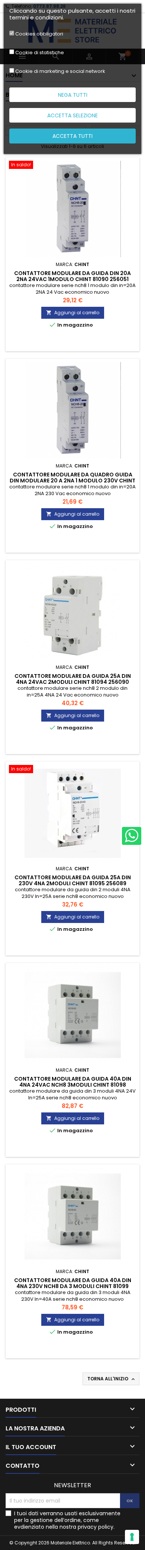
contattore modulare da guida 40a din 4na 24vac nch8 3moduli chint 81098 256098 (72, 1084)
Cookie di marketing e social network (60, 71)
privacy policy (95, 1527)
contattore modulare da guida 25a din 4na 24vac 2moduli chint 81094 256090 (72, 679)
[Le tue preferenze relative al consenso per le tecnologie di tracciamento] (132, 1537)
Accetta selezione (72, 115)
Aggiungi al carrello (72, 312)
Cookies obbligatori (39, 34)
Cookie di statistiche (39, 52)
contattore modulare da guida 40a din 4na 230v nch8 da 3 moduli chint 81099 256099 (72, 1286)
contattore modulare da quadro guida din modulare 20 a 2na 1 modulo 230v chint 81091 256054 (72, 480)
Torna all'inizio (111, 1378)
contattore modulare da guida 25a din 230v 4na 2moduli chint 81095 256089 (72, 880)
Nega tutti (72, 95)
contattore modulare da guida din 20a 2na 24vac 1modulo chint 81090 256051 (72, 276)
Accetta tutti (72, 136)
